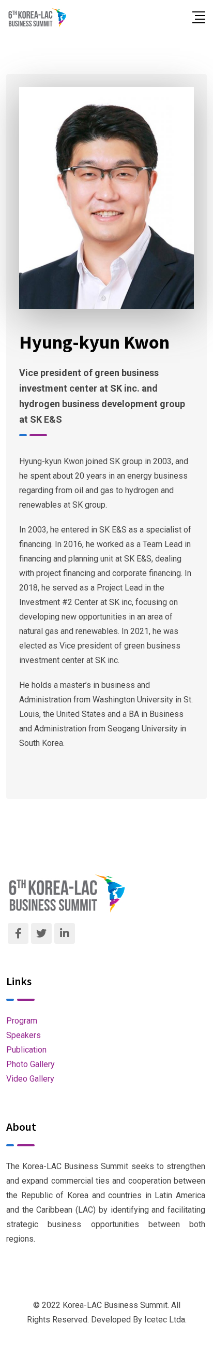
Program (21, 1021)
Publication (26, 1050)
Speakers (23, 1035)
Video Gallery (30, 1079)
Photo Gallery (30, 1064)
